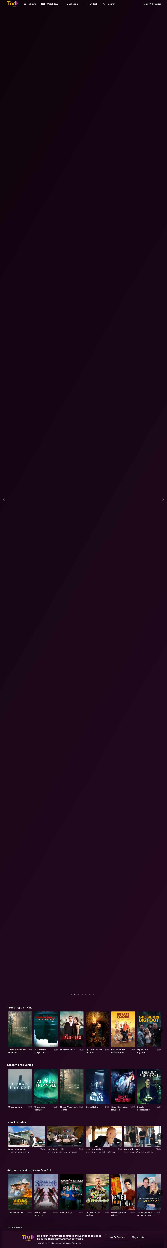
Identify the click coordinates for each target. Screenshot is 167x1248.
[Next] (163, 499)
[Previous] (4, 499)
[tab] (71, 994)
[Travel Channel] (14, 4)
